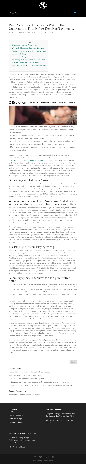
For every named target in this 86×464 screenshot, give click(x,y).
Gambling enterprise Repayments (24, 45)
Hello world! (35, 395)
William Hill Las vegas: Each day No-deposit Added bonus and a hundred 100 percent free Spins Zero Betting (29, 51)
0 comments (52, 32)
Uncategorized (41, 32)
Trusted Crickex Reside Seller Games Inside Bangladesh (29, 372)
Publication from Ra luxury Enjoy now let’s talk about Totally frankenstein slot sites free (40, 385)
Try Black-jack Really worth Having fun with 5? (29, 60)
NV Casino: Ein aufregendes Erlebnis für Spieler (26, 379)
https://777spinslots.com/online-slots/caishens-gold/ (28, 160)
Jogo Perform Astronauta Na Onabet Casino (25, 375)
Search (73, 362)
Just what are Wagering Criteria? (24, 57)
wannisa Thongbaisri (18, 32)
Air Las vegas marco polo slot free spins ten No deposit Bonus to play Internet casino (40, 382)
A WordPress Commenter (18, 395)
